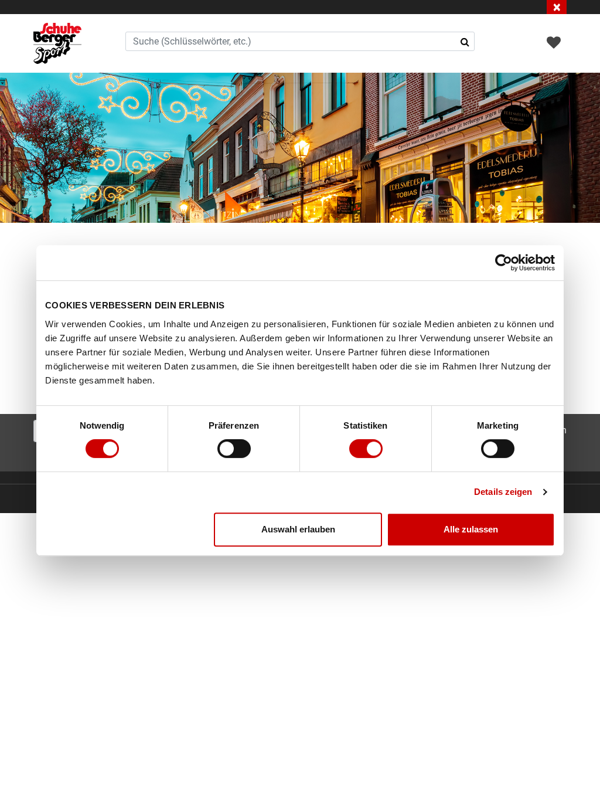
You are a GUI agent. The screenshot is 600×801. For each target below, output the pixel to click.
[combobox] (300, 41)
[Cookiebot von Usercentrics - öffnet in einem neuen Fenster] (503, 262)
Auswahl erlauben (298, 529)
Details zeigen (503, 492)
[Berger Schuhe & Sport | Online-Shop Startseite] (57, 43)
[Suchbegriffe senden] (465, 41)
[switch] (234, 448)
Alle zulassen (471, 529)
